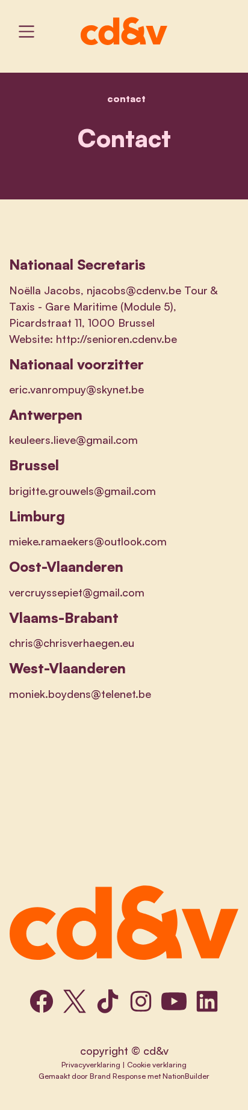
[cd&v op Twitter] (74, 1001)
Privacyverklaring (90, 1064)
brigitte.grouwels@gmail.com (82, 490)
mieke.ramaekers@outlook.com (88, 541)
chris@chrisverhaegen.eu (71, 642)
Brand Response (118, 1076)
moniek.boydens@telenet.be (80, 693)
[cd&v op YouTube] (174, 1001)
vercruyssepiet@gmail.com (76, 592)
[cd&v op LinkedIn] (207, 1001)
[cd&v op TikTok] (107, 1001)
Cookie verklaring (157, 1064)
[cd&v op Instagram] (140, 1001)
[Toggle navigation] (26, 31)
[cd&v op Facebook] (41, 1001)
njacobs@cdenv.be (134, 290)
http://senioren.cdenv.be (116, 338)
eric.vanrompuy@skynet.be (76, 389)
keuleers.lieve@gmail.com (73, 439)
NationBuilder (186, 1076)
